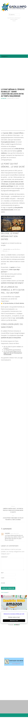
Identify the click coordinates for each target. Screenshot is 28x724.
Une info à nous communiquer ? (14, 17)
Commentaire (4, 556)
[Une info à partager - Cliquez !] (14, 662)
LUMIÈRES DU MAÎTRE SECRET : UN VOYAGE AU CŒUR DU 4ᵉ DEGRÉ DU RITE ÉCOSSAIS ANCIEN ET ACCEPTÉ (13, 510)
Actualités (3, 98)
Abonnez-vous (14, 620)
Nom (2, 572)
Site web (3, 583)
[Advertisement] (14, 38)
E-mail (2, 577)
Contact (14, 20)
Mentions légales (14, 19)
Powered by (10, 624)
